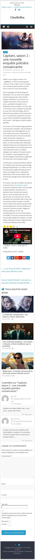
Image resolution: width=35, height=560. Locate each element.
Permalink (17, 404)
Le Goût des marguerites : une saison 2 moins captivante (15, 315)
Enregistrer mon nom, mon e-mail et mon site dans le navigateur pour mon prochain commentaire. (17, 515)
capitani (16, 72)
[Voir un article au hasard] (31, 27)
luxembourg (22, 72)
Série (5, 52)
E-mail (4, 495)
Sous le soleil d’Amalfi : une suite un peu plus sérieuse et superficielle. (17, 281)
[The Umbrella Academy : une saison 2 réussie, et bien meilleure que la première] (17, 324)
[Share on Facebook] (12, 257)
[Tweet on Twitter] (8, 257)
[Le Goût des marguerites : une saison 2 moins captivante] (17, 297)
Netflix (28, 72)
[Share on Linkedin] (28, 257)
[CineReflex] (4, 27)
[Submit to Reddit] (16, 257)
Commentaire (7, 456)
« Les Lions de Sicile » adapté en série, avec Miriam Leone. (16, 270)
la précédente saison (20, 185)
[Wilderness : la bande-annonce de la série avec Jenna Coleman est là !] (17, 354)
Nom (4, 484)
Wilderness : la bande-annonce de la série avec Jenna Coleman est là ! (17, 372)
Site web (4, 504)
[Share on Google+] (20, 257)
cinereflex (17, 70)
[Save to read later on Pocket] (24, 257)
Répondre (28, 414)
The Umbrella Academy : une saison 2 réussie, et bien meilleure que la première (17, 344)
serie (4, 75)
